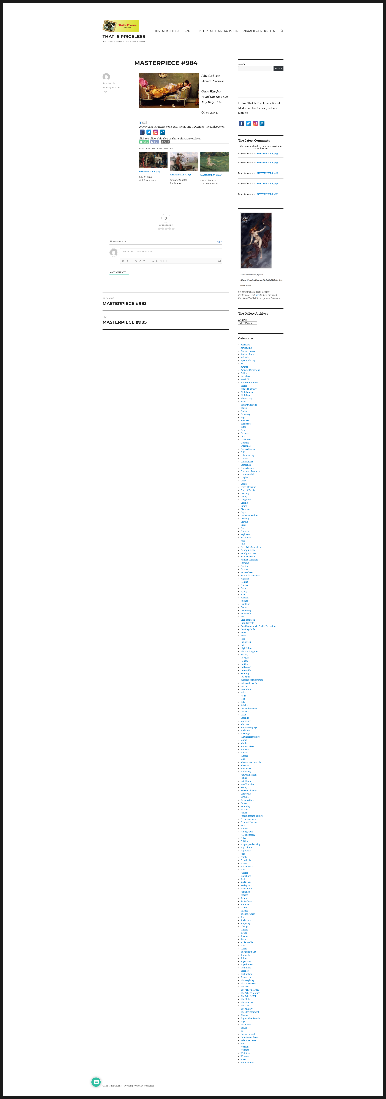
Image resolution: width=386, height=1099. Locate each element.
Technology (246, 974)
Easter (244, 528)
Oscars (244, 803)
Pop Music (246, 850)
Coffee (244, 452)
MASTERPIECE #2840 (211, 175)
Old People (246, 794)
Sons (243, 945)
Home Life (246, 670)
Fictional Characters (250, 575)
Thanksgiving (247, 980)
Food (243, 594)
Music (244, 759)
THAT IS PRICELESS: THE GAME (173, 31)
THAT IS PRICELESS (124, 36)
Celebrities (246, 439)
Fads (243, 541)
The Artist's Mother (250, 993)
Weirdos (245, 1056)
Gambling (245, 604)
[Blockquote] (148, 261)
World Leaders (248, 1062)
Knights (244, 705)
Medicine (245, 730)
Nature (244, 778)
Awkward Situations (250, 370)
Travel (244, 1028)
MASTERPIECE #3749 (267, 153)
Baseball (245, 379)
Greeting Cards (248, 629)
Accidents (245, 344)
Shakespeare (247, 920)
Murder (244, 756)
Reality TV (245, 885)
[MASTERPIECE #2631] (184, 161)
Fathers (244, 569)
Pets (243, 825)
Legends (245, 718)
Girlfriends (246, 613)
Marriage (245, 724)
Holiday (244, 661)
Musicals (245, 765)
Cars (243, 430)
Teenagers (246, 977)
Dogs (243, 512)
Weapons (245, 1047)
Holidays (245, 664)
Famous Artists (248, 556)
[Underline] (132, 261)
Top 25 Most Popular (251, 1018)
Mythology (246, 771)
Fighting (245, 579)
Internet (245, 686)
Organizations (247, 800)
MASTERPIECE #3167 (149, 171)
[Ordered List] (140, 261)
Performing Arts (248, 819)
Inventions (246, 689)
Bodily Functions (249, 405)
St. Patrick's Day (248, 952)
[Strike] (136, 261)
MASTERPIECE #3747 (267, 194)
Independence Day (249, 683)
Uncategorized (248, 1034)
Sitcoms (244, 936)
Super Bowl (246, 961)
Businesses (246, 424)
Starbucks (245, 955)
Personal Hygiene (249, 822)
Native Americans (249, 775)
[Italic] (127, 261)
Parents (244, 809)
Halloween (246, 642)
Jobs (243, 699)
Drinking (245, 518)
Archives (242, 320)
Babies (244, 373)
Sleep (243, 939)
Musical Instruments (251, 762)
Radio (243, 879)
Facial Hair (246, 537)
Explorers (245, 534)
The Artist (245, 986)
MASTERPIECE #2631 (180, 174)
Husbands (245, 677)
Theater (244, 1015)
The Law (245, 1005)
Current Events (248, 490)
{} (161, 261)
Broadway (245, 414)
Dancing (245, 493)
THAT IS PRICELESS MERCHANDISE (217, 31)
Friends (244, 601)
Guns (243, 635)
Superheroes (247, 964)
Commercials (247, 462)
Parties (244, 813)
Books (244, 411)
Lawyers (245, 711)
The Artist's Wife (249, 996)
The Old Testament (250, 1012)
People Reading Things (252, 816)
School (244, 907)
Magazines (246, 721)
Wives (243, 1059)
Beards (244, 386)
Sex (242, 917)
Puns (243, 869)
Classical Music (248, 449)
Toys (243, 1021)
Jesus (243, 696)
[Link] (157, 261)
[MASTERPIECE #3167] (153, 160)
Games (244, 607)
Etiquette (245, 531)
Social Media (247, 942)
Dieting (244, 503)
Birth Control (247, 392)
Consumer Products (250, 471)
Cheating (245, 443)
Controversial (247, 474)
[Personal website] (162, 132)
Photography (247, 831)
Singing (244, 930)
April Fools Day (248, 360)
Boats (243, 401)
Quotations (246, 876)
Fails (243, 544)
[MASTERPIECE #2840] (214, 162)
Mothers (245, 749)
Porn (243, 854)
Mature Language (249, 727)
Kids (243, 702)
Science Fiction (248, 914)
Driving (244, 522)
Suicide (244, 958)
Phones (244, 828)
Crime (243, 480)
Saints (244, 898)
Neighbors (246, 781)
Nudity (244, 787)
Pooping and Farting (250, 844)
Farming (245, 563)
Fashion (244, 566)
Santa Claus (246, 901)
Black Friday (246, 398)
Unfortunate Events (250, 1037)
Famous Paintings (249, 560)
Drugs (244, 525)
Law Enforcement (249, 708)
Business (245, 420)
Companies (246, 465)
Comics (244, 458)
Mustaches (246, 768)
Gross (243, 632)
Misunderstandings (250, 737)
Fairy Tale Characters (251, 547)
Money (244, 740)
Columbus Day (247, 455)
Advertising (246, 348)
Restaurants (246, 888)
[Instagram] (155, 132)
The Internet (247, 1002)
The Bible (245, 999)
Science (244, 911)
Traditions (246, 1024)
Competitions (247, 468)
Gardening (246, 610)
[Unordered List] (144, 261)
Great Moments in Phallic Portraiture (258, 626)
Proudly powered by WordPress (139, 1086)
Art (242, 363)
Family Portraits (248, 553)
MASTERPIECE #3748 (267, 173)
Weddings (245, 1053)
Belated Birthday (248, 389)
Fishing (244, 582)
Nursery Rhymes (249, 790)
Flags (243, 588)
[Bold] (123, 261)
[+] (165, 261)
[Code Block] (153, 261)
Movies (244, 752)
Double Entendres (249, 515)
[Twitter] (149, 132)
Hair (243, 639)
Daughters (246, 499)
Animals (245, 357)
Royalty (244, 895)
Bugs (243, 417)
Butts (243, 427)
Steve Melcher (109, 83)
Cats (243, 436)
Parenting (245, 806)
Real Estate (246, 882)
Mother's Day (247, 746)
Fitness (244, 585)
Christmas (246, 446)
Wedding (245, 1050)
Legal (105, 91)
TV (242, 1031)
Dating (244, 496)
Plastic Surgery (248, 835)
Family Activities (248, 550)
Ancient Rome (247, 354)
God (243, 616)
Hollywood (246, 667)
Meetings (245, 733)
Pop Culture (246, 847)
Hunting (245, 673)
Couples (244, 477)
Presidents (246, 860)
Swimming (246, 967)
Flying (244, 591)
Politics (244, 841)
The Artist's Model (250, 990)
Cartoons (245, 433)
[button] (282, 31)
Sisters (244, 933)
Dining (244, 506)
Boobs (244, 408)
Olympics (245, 797)
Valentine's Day (248, 1040)
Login (218, 241)
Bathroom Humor (249, 382)
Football (244, 597)
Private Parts (247, 866)
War (243, 1043)
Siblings (244, 926)
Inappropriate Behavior (252, 680)
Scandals (245, 904)
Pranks (244, 857)
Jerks (243, 692)
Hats (243, 645)
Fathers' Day (247, 572)
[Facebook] (142, 132)
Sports (244, 949)
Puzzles (244, 873)
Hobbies (245, 658)
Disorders (245, 509)
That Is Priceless (248, 983)
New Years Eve (247, 784)
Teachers (245, 971)
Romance (245, 892)
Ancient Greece (248, 351)
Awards (244, 367)
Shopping (245, 923)
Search (241, 64)
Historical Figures (249, 651)
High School (247, 648)
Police (243, 838)
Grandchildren (248, 620)
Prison (244, 863)
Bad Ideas (245, 376)
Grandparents (247, 623)
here (258, 295)
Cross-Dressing (248, 487)
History (244, 654)
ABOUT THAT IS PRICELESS (260, 31)
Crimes (244, 484)
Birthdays (245, 395)
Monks (244, 743)
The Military (246, 1009)
